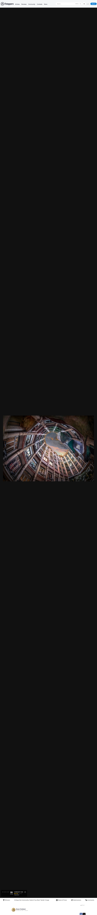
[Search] (80, 4)
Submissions (77, 900)
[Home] (7, 4)
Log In (88, 3)
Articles (17, 4)
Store (45, 4)
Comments (90, 900)
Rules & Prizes (62, 900)
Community (31, 4)
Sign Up (93, 3)
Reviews (24, 4)
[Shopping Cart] (84, 3)
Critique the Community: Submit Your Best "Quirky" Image (31, 900)
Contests (39, 4)
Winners (7, 900)
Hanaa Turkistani (21, 909)
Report (82, 905)
